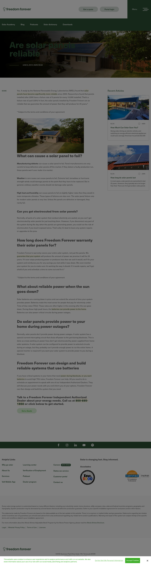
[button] (147, 561)
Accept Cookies (132, 560)
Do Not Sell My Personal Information (109, 560)
